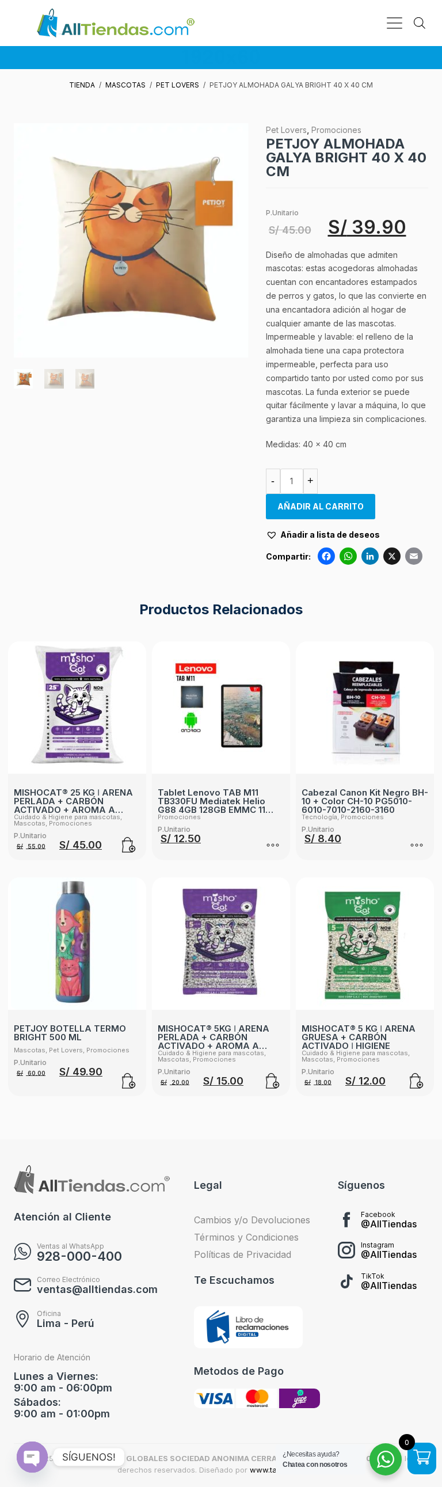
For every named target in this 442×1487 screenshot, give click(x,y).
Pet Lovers (286, 130)
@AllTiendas (389, 1224)
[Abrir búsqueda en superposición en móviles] (419, 23)
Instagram (377, 1245)
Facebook (378, 1214)
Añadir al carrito (320, 506)
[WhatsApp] (348, 557)
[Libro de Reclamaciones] (248, 1327)
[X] (392, 557)
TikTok (372, 1276)
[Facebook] (326, 557)
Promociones (336, 130)
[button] (323, 535)
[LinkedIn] (370, 557)
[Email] (414, 557)
